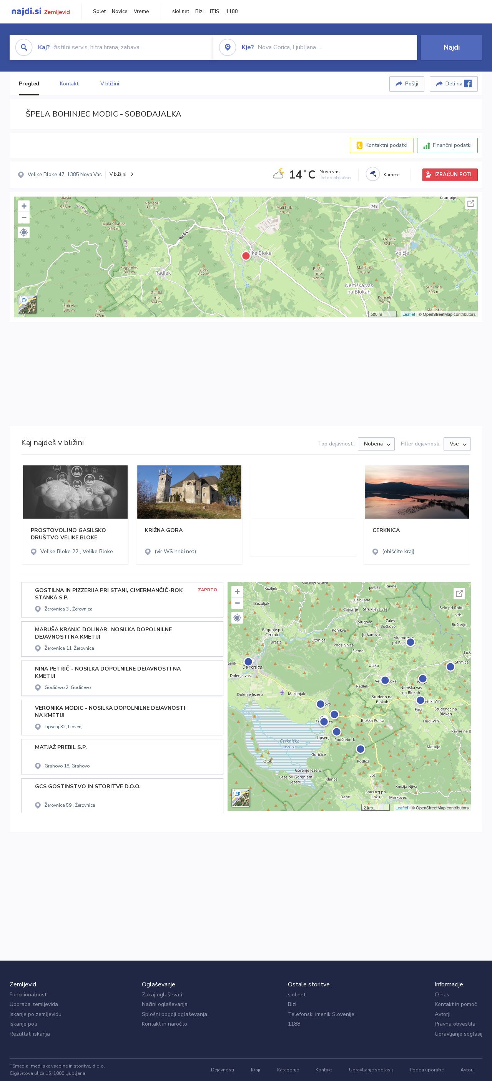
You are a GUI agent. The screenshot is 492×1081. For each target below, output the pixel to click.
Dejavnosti (222, 1070)
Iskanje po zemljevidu (36, 1014)
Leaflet (408, 314)
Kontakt (324, 1070)
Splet (99, 11)
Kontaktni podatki (386, 145)
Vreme (141, 11)
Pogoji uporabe (427, 1070)
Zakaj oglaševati (162, 994)
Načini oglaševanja (165, 1004)
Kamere (391, 175)
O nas (442, 994)
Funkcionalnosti (29, 994)
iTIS (214, 11)
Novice (120, 11)
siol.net (180, 11)
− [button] (24, 217)
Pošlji (411, 83)
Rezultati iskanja (30, 1034)
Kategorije (288, 1070)
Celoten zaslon (471, 203)
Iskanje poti (23, 1024)
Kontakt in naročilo (164, 1024)
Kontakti (69, 83)
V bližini (109, 83)
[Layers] (27, 304)
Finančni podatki (452, 145)
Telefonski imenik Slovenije (321, 1014)
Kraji (255, 1070)
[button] (24, 232)
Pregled (29, 83)
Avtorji (442, 1014)
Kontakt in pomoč (456, 1004)
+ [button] (24, 206)
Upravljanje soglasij (458, 1034)
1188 (232, 11)
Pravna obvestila (455, 1024)
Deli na (454, 83)
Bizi (199, 11)
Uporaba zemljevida (34, 1004)
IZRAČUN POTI (453, 174)
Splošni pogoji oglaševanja (174, 1014)
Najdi (452, 47)
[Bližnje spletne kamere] (373, 174)
